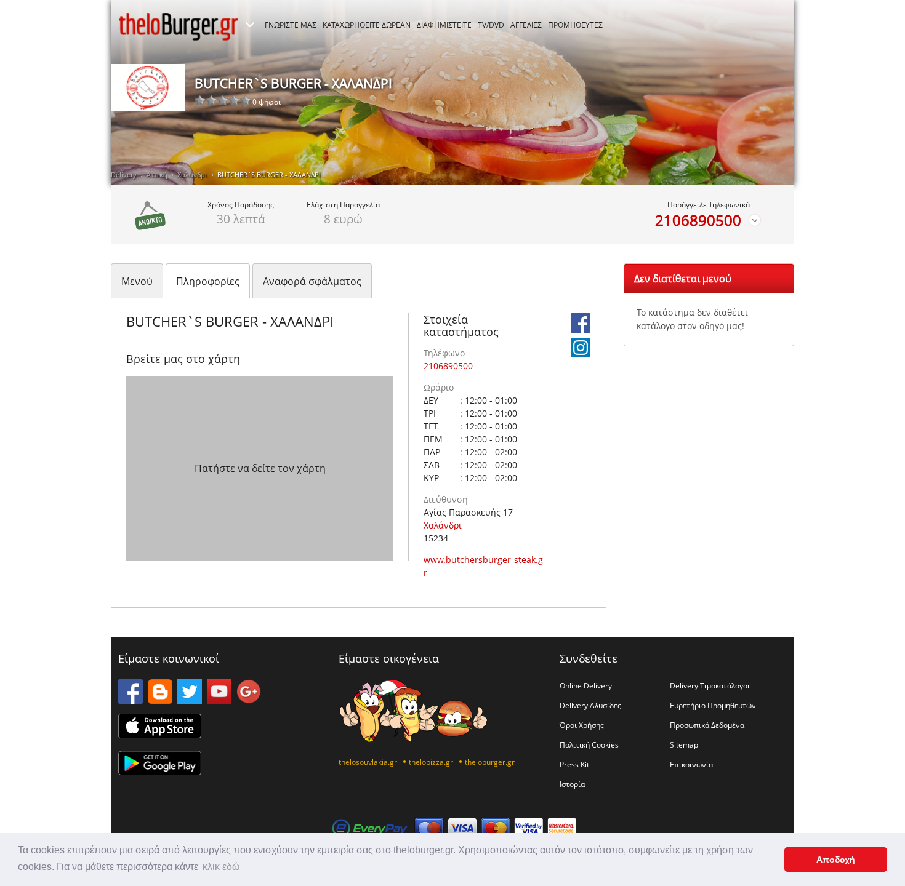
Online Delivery (586, 685)
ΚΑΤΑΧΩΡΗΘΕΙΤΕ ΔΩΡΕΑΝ (367, 25)
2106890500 (698, 220)
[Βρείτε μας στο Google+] (248, 700)
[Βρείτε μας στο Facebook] (580, 329)
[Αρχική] (178, 26)
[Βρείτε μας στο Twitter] (189, 700)
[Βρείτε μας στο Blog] (160, 700)
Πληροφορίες (207, 281)
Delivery (124, 174)
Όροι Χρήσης (582, 725)
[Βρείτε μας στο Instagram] (580, 354)
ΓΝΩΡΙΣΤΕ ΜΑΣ (290, 25)
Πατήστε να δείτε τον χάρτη (260, 468)
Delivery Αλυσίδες (590, 705)
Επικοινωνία (691, 764)
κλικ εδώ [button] (221, 866)
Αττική (157, 174)
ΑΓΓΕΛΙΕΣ (526, 25)
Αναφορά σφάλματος (312, 281)
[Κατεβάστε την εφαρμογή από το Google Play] (159, 771)
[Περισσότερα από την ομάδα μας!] (250, 24)
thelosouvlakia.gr (368, 762)
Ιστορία (572, 784)
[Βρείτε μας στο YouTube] (219, 700)
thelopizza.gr (431, 762)
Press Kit (574, 764)
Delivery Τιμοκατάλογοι (710, 685)
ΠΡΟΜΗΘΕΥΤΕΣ (575, 25)
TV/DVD (491, 25)
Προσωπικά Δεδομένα (707, 725)
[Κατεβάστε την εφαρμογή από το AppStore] (159, 734)
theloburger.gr (490, 762)
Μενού (137, 281)
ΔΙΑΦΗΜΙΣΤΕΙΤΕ (444, 25)
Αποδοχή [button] (835, 859)
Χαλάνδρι (192, 174)
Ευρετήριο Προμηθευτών (713, 705)
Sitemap (684, 744)
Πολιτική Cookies (589, 744)
